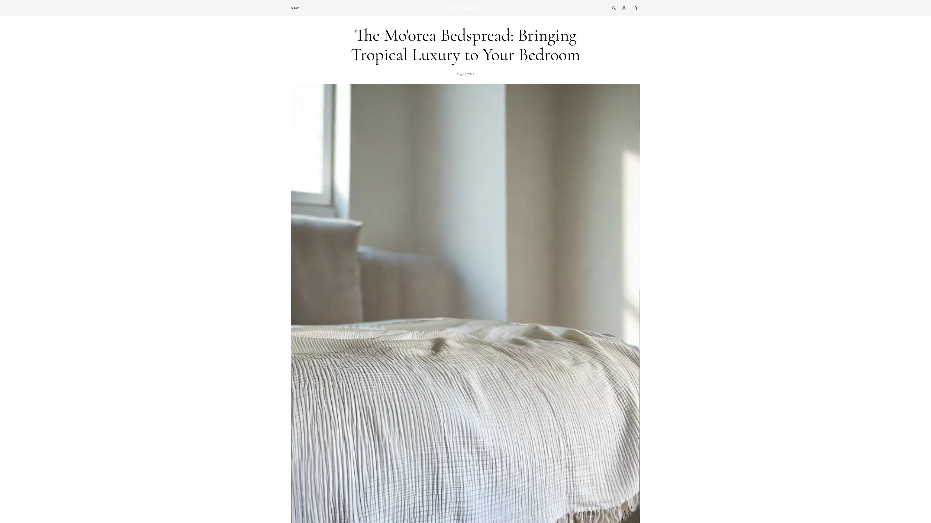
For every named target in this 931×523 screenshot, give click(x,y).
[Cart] (634, 8)
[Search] (614, 8)
